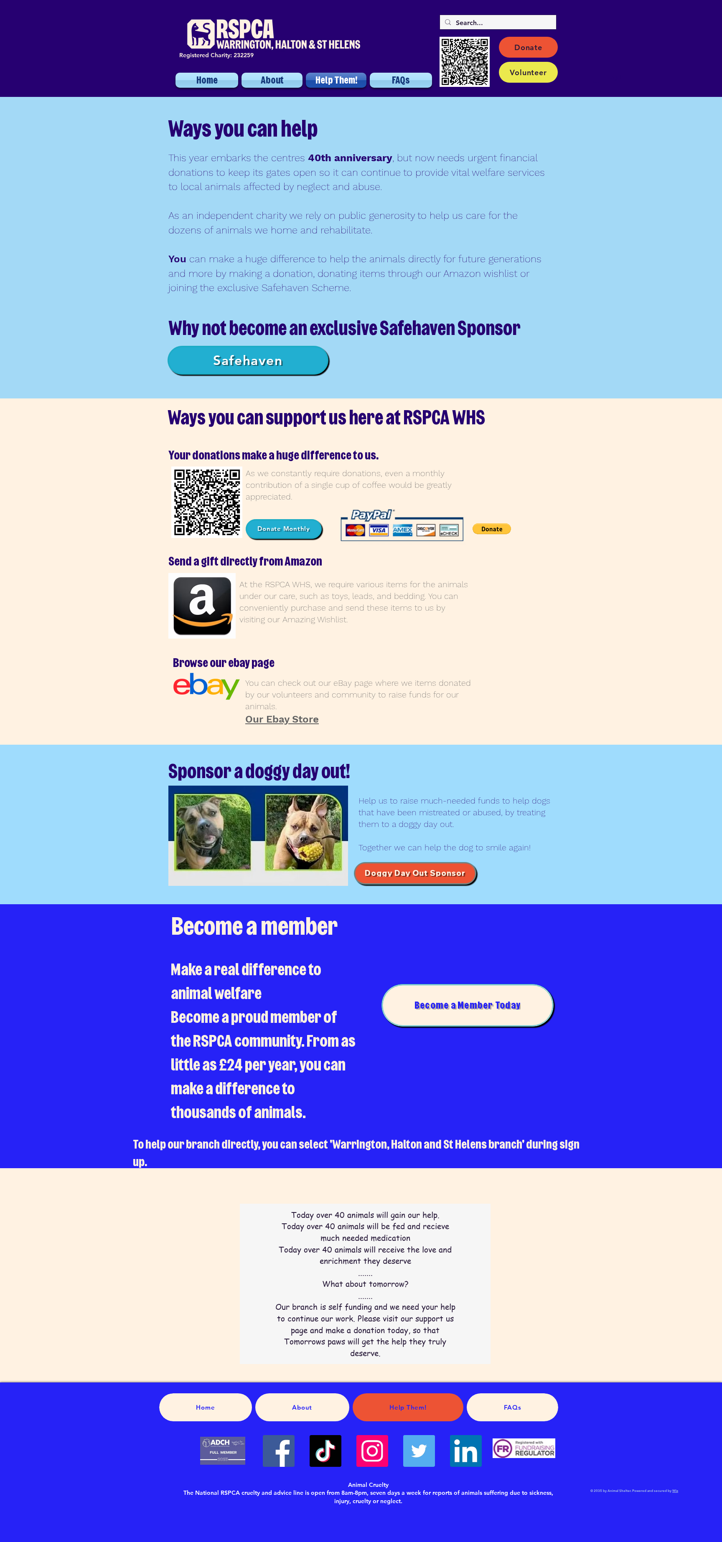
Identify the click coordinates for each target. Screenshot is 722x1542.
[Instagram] (372, 1451)
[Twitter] (419, 1451)
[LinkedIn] (466, 1451)
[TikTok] (325, 1451)
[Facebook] (279, 1451)
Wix (675, 1491)
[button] (492, 528)
